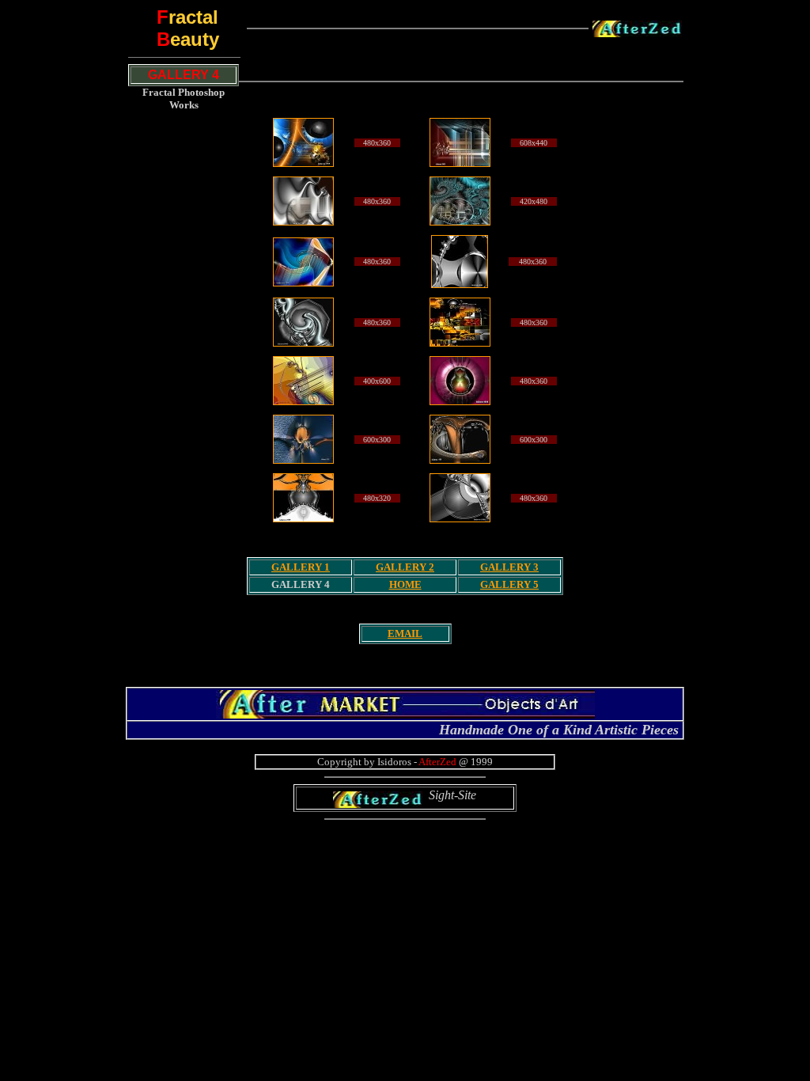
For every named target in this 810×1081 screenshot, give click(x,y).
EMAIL (405, 633)
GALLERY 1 (300, 567)
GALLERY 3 (509, 567)
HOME (405, 584)
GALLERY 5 (509, 584)
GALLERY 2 (405, 567)
